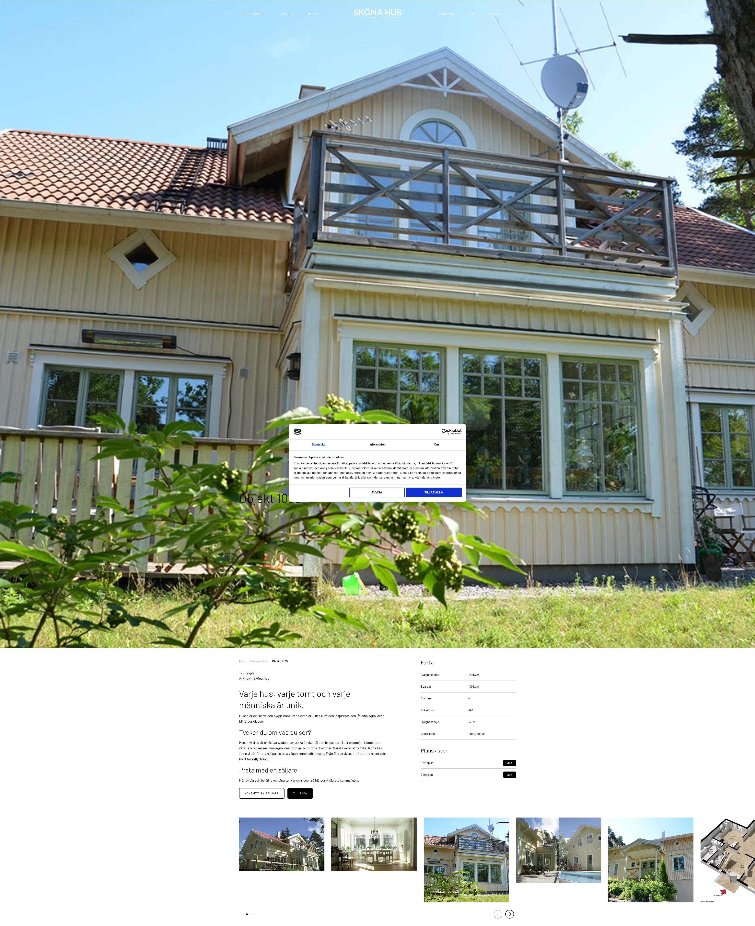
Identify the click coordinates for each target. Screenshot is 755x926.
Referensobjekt (254, 14)
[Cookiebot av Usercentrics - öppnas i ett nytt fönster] (444, 432)
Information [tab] (377, 444)
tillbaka (300, 793)
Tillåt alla (433, 492)
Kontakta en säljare (262, 793)
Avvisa (376, 492)
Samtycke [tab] (318, 444)
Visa (509, 763)
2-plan (251, 673)
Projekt (287, 14)
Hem (242, 661)
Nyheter (314, 14)
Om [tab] (436, 444)
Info (471, 13)
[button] (509, 914)
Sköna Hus (446, 13)
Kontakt (494, 13)
